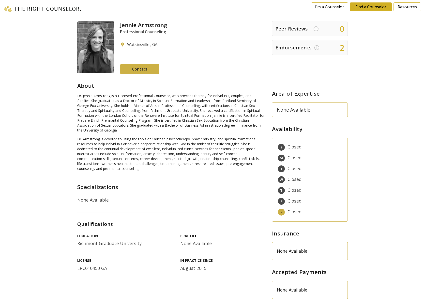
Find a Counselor (370, 7)
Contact (140, 69)
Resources (407, 7)
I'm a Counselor (329, 7)
